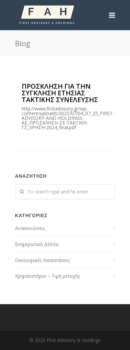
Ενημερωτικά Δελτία (36, 244)
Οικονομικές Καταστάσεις (42, 260)
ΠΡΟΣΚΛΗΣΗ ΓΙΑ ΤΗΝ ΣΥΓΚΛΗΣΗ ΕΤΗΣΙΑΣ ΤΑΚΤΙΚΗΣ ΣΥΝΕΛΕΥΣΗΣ (68, 106)
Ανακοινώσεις (30, 228)
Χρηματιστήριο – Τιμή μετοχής (47, 276)
